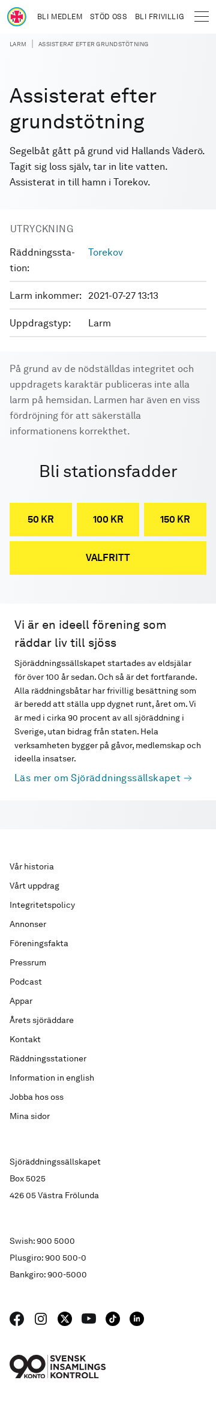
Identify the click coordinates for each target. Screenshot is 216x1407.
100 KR (108, 519)
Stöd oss (109, 17)
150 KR (175, 519)
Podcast (26, 981)
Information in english (52, 1077)
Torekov (105, 252)
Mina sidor (30, 1116)
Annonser (28, 924)
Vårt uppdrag (34, 885)
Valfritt (108, 557)
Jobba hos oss (37, 1097)
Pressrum (28, 962)
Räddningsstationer (48, 1058)
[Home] (16, 16)
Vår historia (32, 866)
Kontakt (25, 1039)
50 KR (41, 519)
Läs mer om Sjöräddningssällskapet (97, 778)
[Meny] (201, 16)
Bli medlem (60, 17)
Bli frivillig (159, 17)
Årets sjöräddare (42, 1020)
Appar (21, 1001)
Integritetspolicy (42, 905)
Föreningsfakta (39, 943)
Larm (18, 43)
